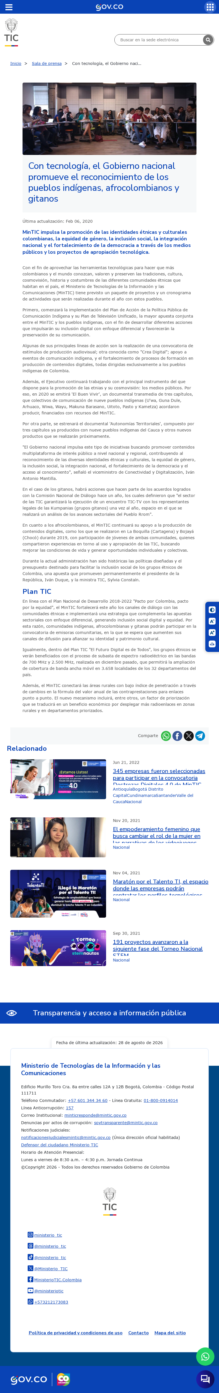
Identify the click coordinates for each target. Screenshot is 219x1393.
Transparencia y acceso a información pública (109, 1013)
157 (70, 1107)
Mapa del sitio (170, 1333)
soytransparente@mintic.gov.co (126, 1122)
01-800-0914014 (161, 1100)
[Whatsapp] (166, 735)
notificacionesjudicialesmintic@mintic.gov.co (66, 1137)
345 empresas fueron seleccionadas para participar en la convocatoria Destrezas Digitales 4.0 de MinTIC (159, 776)
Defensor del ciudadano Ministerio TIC (59, 1144)
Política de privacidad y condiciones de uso (76, 1333)
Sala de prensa (47, 63)
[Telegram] (200, 735)
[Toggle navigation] (9, 7)
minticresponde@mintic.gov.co (95, 1115)
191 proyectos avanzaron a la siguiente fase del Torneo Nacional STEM (158, 947)
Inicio (15, 63)
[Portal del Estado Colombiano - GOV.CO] (109, 7)
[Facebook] (177, 735)
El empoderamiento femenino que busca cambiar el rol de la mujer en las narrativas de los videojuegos (156, 834)
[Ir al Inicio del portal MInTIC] (11, 32)
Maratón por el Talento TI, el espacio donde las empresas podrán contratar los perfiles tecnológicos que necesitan (160, 886)
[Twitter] (188, 735)
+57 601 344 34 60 (88, 1100)
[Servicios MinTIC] (210, 7)
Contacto (138, 1333)
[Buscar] (208, 40)
